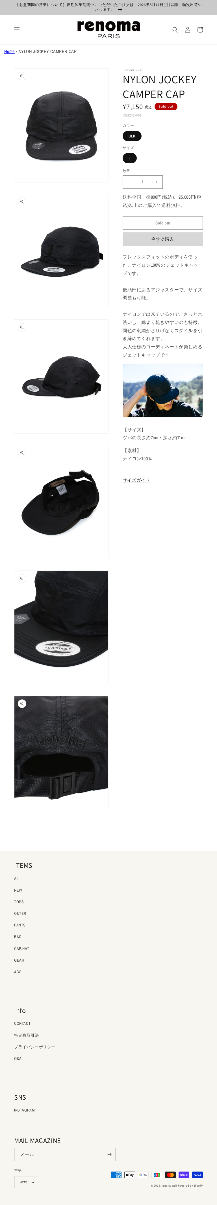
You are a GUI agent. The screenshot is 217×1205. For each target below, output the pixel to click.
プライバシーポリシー (34, 1046)
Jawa (24, 1181)
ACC (17, 971)
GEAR (19, 960)
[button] (17, 30)
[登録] (109, 1154)
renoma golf (169, 1185)
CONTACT (22, 1023)
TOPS (19, 901)
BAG (18, 936)
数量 (126, 170)
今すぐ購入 (162, 239)
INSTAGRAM (24, 1110)
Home (9, 51)
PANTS (20, 925)
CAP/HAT (21, 948)
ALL (17, 878)
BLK (132, 136)
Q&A (18, 1058)
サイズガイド (136, 480)
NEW (18, 890)
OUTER (20, 913)
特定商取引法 (26, 1035)
